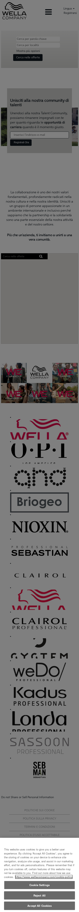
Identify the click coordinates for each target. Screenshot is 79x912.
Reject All (39, 895)
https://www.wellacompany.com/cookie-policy (44, 877)
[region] (39, 875)
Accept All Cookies (39, 906)
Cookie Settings (39, 885)
